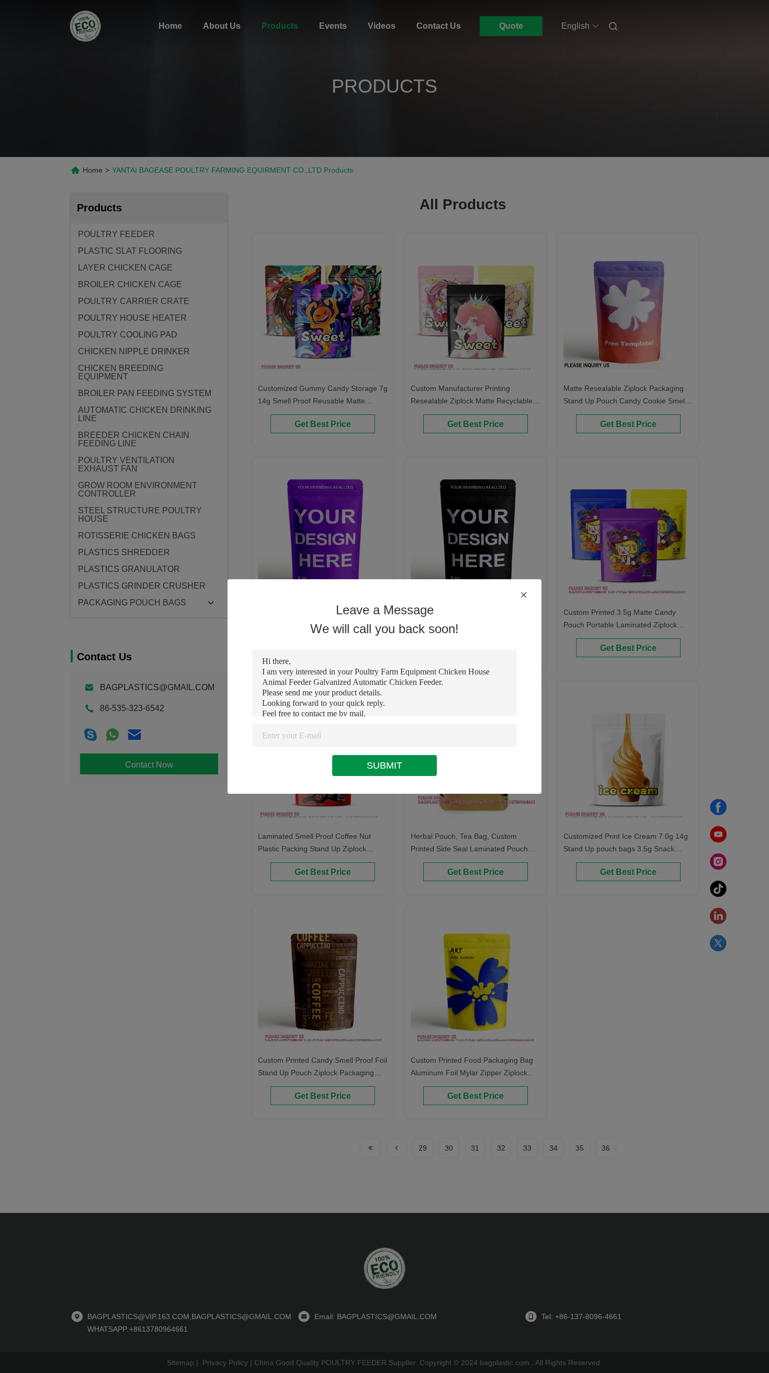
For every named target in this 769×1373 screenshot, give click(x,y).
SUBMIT (384, 765)
